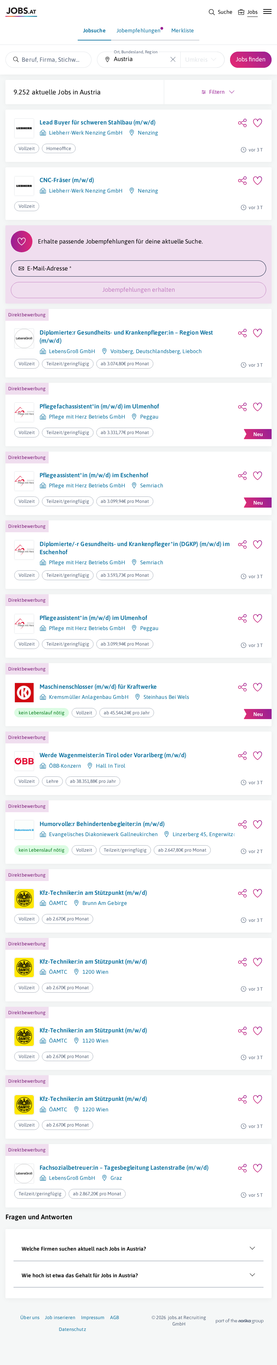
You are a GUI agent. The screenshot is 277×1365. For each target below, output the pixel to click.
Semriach (151, 485)
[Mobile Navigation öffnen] (267, 11)
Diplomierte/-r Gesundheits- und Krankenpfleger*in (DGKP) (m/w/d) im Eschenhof (135, 548)
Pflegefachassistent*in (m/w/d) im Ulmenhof (99, 406)
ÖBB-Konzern (65, 766)
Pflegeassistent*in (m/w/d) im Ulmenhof (93, 617)
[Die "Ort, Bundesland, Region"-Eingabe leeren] (172, 59)
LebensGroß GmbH (72, 351)
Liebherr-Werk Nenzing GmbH (86, 133)
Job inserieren (60, 1317)
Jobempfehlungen (139, 30)
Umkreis (196, 59)
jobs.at (175, 1317)
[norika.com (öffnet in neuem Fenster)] (239, 1321)
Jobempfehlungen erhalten (138, 289)
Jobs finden (251, 59)
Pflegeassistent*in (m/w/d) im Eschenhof (94, 475)
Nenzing (148, 133)
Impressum (93, 1317)
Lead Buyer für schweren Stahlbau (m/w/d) (97, 122)
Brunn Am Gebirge (104, 903)
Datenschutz (72, 1329)
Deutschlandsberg (158, 351)
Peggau (149, 417)
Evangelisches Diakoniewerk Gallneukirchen (103, 834)
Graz (116, 1178)
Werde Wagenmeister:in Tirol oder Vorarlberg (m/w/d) (113, 755)
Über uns (30, 1317)
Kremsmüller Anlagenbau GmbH (89, 697)
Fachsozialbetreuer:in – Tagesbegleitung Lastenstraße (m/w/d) (124, 1167)
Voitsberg (121, 351)
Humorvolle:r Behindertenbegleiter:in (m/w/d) (102, 823)
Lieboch (192, 351)
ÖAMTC (58, 903)
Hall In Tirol (110, 766)
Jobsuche (94, 30)
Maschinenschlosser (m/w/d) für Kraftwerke (98, 686)
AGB (114, 1317)
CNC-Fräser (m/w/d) (67, 179)
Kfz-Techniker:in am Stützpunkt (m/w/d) (93, 892)
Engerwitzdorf (226, 834)
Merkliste (182, 30)
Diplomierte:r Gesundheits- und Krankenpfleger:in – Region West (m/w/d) (126, 336)
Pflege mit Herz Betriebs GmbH (87, 417)
